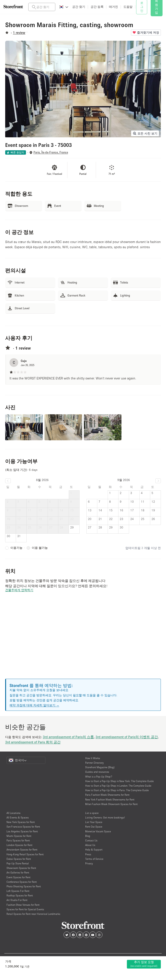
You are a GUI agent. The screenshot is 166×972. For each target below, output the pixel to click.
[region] (83, 640)
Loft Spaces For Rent (17, 890)
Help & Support (93, 849)
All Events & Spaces (17, 817)
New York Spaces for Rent (20, 822)
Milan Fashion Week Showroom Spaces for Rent (111, 804)
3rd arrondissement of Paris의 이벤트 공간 (127, 737)
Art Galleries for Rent (17, 872)
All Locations (13, 813)
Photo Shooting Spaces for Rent (23, 886)
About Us (90, 845)
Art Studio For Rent (16, 900)
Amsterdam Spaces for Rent (21, 849)
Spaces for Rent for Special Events (25, 909)
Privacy (89, 863)
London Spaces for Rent (19, 845)
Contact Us (91, 840)
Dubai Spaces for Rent (18, 858)
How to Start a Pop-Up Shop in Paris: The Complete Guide (117, 790)
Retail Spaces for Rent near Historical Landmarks (33, 913)
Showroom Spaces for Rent (21, 868)
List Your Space (93, 822)
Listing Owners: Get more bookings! (105, 817)
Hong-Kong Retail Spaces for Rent (25, 854)
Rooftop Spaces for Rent (19, 895)
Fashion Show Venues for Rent (23, 904)
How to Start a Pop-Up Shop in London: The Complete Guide (118, 785)
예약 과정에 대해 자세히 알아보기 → (34, 705)
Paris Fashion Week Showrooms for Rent (107, 794)
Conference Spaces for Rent (21, 881)
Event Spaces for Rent (18, 877)
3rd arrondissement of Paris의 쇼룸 (68, 737)
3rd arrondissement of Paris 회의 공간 (33, 742)
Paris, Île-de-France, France (51, 152)
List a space (92, 813)
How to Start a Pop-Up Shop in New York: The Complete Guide (119, 781)
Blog (87, 835)
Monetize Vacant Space (98, 831)
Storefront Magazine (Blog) (100, 767)
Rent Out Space (93, 826)
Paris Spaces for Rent (18, 840)
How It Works (92, 758)
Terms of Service (94, 858)
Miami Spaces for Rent (18, 835)
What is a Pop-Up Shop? (98, 776)
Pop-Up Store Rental (17, 863)
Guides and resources (97, 771)
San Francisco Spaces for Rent (23, 826)
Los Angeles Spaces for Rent (22, 831)
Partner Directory (94, 762)
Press (88, 854)
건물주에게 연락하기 (19, 590)
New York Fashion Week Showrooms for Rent (109, 799)
